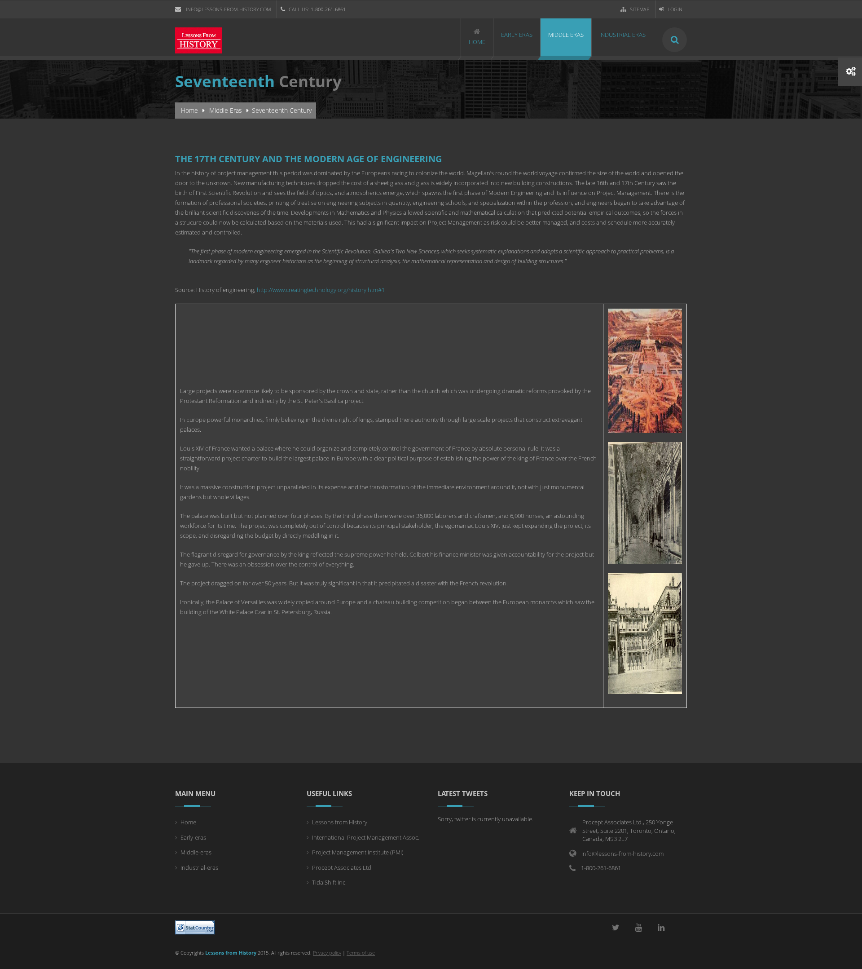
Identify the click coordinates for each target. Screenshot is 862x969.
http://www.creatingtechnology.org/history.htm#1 (321, 290)
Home (189, 110)
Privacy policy (327, 952)
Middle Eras (225, 110)
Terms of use (361, 952)
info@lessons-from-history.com (228, 9)
